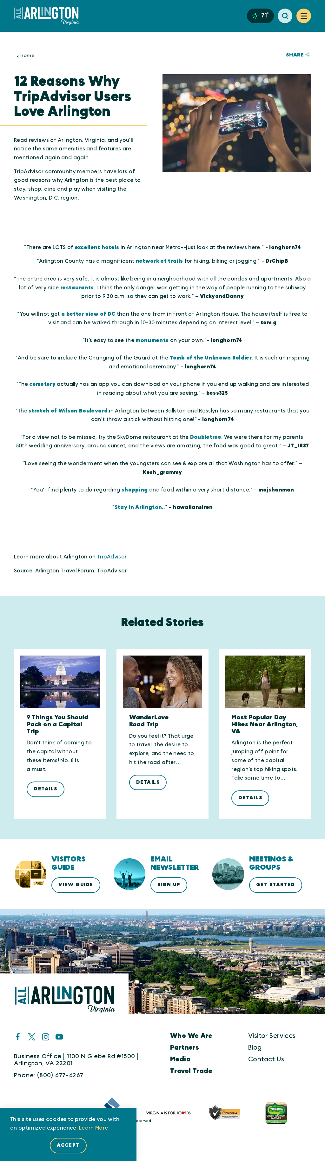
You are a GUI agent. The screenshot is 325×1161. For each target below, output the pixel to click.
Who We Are (191, 1035)
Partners (184, 1047)
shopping (135, 489)
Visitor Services (272, 1035)
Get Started (275, 884)
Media (180, 1059)
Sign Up (169, 884)
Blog (255, 1047)
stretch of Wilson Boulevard (68, 410)
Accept (68, 1145)
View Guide (75, 884)
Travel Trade (191, 1071)
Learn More (93, 1128)
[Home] (49, 16)
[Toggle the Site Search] (285, 16)
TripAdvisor (112, 556)
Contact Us (266, 1059)
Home (27, 55)
